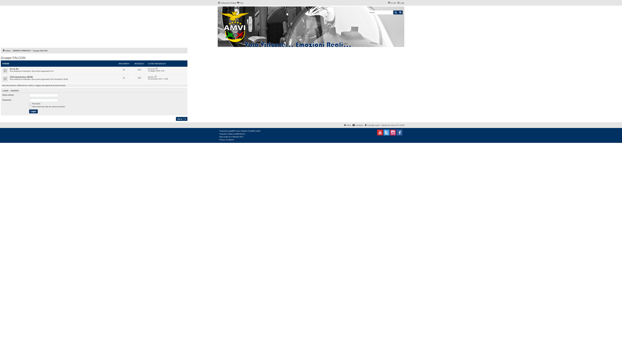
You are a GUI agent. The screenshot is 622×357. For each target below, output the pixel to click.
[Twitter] (386, 132)
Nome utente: (8, 95)
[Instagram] (393, 132)
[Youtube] (380, 132)
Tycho (152, 69)
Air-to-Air (14, 69)
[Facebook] (399, 132)
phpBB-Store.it (239, 134)
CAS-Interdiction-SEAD (21, 77)
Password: (7, 100)
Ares (152, 77)
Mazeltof (236, 137)
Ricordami (36, 104)
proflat (226, 137)
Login (5, 91)
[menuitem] (240, 3)
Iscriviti (15, 91)
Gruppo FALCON (13, 58)
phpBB (231, 131)
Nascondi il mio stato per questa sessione (48, 107)
